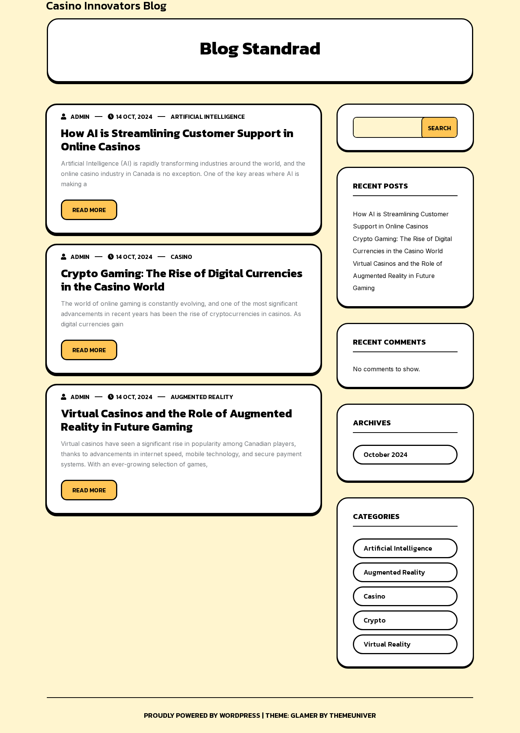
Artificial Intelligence (208, 116)
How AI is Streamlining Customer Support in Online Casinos (177, 140)
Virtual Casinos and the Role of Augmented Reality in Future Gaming (176, 420)
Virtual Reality (387, 644)
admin (79, 116)
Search (439, 128)
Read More (89, 209)
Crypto (375, 620)
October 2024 (385, 454)
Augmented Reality (202, 396)
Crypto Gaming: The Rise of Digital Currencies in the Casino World (182, 280)
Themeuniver (352, 715)
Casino (181, 256)
